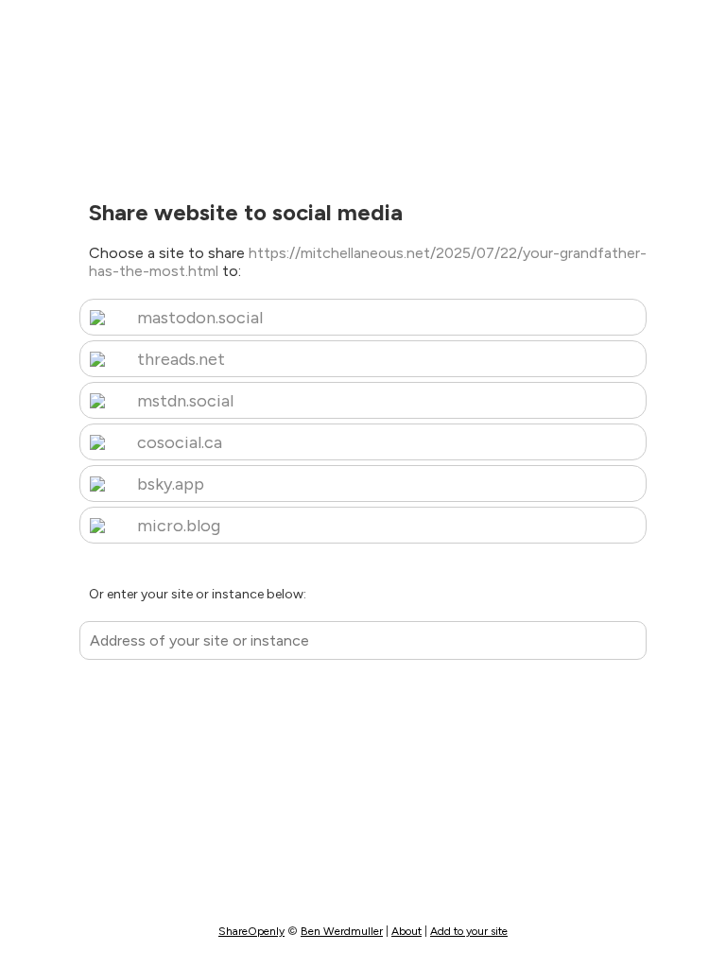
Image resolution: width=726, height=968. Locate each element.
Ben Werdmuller (342, 931)
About (406, 931)
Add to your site (469, 931)
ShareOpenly (251, 931)
